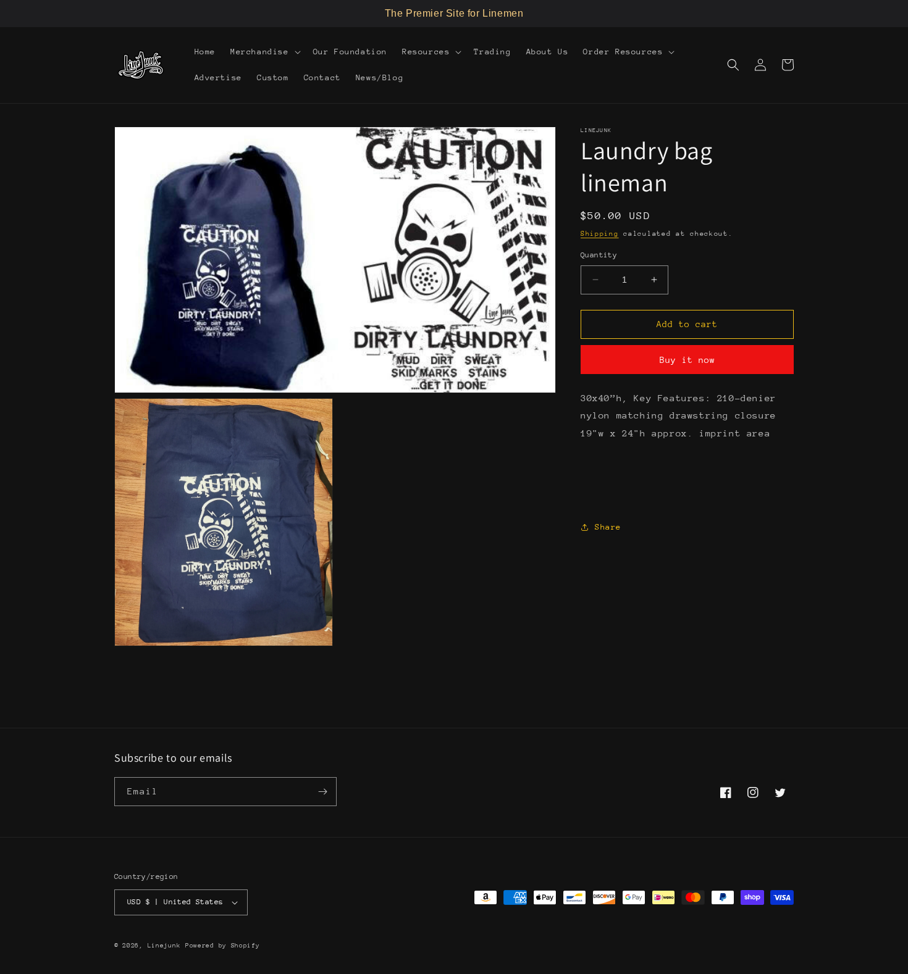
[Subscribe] (322, 791)
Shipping (600, 234)
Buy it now (687, 360)
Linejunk (164, 945)
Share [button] (608, 526)
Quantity (599, 255)
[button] (264, 52)
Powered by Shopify (222, 945)
